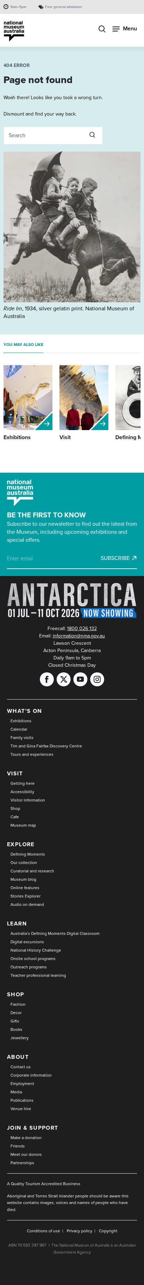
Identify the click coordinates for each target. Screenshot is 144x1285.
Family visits (22, 737)
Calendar (18, 729)
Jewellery (19, 1038)
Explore (21, 844)
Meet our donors (26, 1154)
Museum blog (23, 879)
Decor (16, 1013)
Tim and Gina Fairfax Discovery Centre (46, 746)
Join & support (32, 1128)
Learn (17, 924)
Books (16, 1029)
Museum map (23, 825)
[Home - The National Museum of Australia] (13, 31)
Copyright (108, 1231)
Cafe (14, 817)
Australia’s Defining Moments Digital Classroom (55, 933)
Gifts (14, 1021)
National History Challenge (35, 950)
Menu (130, 28)
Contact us (20, 1067)
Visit (15, 773)
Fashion (18, 1004)
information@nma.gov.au (79, 636)
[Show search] (102, 29)
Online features (24, 888)
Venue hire (20, 1109)
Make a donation (26, 1138)
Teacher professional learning (38, 975)
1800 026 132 (82, 628)
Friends (17, 1146)
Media (16, 1092)
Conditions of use (43, 1231)
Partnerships (22, 1163)
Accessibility (22, 792)
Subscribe (115, 558)
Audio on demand (27, 904)
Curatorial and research (32, 871)
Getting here (22, 783)
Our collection (23, 862)
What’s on (24, 711)
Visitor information (27, 800)
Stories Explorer (25, 896)
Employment (22, 1083)
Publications (22, 1100)
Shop (15, 808)
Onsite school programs (33, 958)
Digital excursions (27, 942)
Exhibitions (20, 721)
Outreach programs (28, 967)
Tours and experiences (31, 754)
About (18, 1057)
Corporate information (31, 1075)
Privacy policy (79, 1231)
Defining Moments (27, 854)
